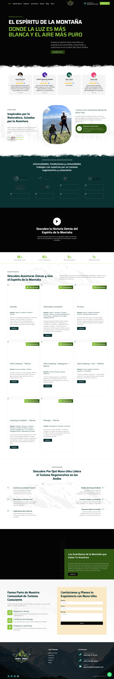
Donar (52, 4)
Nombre (63, 600)
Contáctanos (34, 4)
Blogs (47, 4)
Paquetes (26, 4)
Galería (42, 4)
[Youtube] (18, 676)
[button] (8, 85)
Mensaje (63, 612)
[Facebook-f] (11, 676)
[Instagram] (8, 676)
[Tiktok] (15, 676)
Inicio (9, 4)
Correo (63, 606)
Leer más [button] (23, 92)
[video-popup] (57, 221)
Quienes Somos (17, 4)
